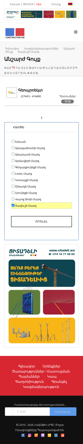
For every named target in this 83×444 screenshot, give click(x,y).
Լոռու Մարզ (23, 174)
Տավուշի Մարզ (28, 52)
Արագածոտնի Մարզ (30, 148)
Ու (25, 73)
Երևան (20, 142)
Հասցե (18, 127)
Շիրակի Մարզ (25, 186)
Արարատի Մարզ (27, 154)
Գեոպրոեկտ (30, 90)
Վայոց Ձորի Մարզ (28, 199)
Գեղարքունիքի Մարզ (30, 167)
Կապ (52, 376)
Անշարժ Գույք (22, 59)
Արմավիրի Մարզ (27, 161)
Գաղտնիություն (29, 381)
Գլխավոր (12, 48)
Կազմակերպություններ (41, 48)
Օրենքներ (51, 366)
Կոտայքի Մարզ (26, 180)
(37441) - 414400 (31, 96)
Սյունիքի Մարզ (26, 193)
